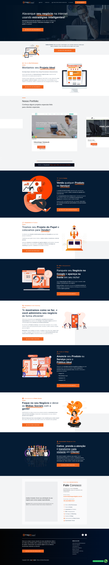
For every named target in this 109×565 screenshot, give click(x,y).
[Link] (83, 535)
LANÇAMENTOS (75, 546)
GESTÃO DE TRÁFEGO (77, 547)
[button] (62, 156)
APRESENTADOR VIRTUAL (77, 551)
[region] (54, 134)
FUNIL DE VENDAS (76, 544)
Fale (51, 148)
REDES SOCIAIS (75, 549)
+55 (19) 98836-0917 (69, 500)
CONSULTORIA (75, 552)
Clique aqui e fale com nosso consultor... (60, 164)
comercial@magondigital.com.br (72, 496)
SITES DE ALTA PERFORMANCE (78, 543)
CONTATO (74, 554)
